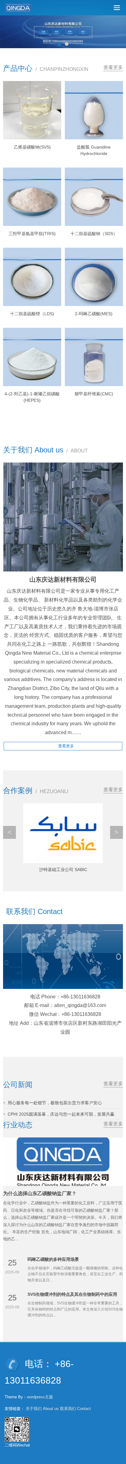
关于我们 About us (42, 1408)
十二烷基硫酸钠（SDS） (93, 233)
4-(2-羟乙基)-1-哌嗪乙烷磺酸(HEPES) (32, 397)
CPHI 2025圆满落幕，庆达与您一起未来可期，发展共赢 (61, 1114)
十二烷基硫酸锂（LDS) (32, 313)
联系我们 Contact (75, 1408)
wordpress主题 (40, 1397)
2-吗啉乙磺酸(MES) (94, 313)
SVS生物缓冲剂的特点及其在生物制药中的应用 (72, 1294)
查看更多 (113, 67)
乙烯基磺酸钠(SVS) (32, 147)
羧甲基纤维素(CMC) (94, 393)
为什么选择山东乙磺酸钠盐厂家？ (39, 1193)
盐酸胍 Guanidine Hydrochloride (94, 150)
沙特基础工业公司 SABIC (63, 869)
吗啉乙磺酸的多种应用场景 (53, 1259)
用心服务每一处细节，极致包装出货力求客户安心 (55, 1102)
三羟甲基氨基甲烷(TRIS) (32, 233)
